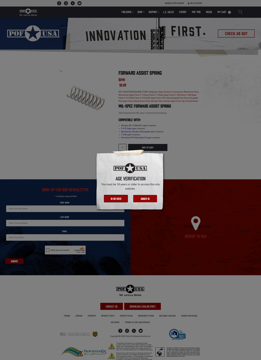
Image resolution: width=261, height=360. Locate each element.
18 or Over (116, 198)
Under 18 (145, 198)
